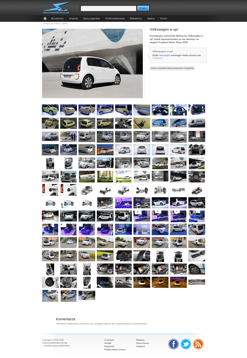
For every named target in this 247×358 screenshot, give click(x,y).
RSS (198, 344)
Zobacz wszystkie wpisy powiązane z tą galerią (172, 68)
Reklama (140, 340)
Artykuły (73, 18)
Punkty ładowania (115, 18)
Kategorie (140, 346)
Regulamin (109, 346)
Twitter (186, 344)
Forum (163, 18)
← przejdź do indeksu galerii (54, 23)
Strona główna (45, 18)
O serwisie (109, 340)
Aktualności (57, 18)
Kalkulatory (136, 18)
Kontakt (107, 343)
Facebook (173, 344)
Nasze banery (142, 343)
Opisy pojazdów (91, 18)
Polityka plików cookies (115, 349)
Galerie (151, 18)
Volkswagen (164, 55)
